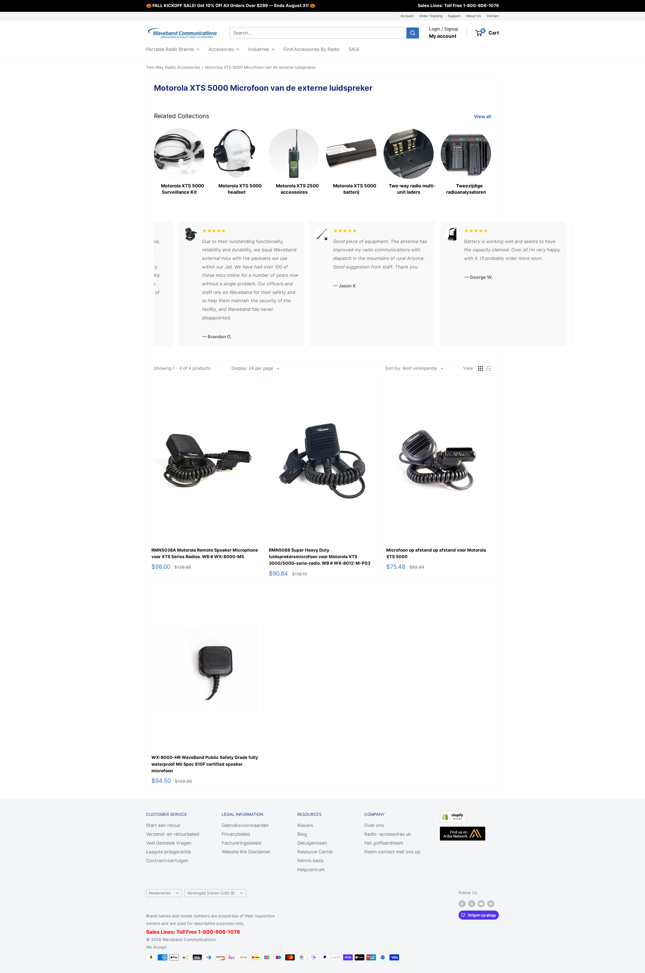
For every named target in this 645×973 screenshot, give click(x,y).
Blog (302, 834)
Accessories (221, 49)
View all (483, 116)
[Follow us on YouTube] (481, 904)
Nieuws (305, 825)
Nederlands (160, 893)
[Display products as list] (489, 368)
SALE (354, 49)
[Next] (491, 159)
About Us (473, 16)
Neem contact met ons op (392, 851)
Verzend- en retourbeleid (172, 834)
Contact (493, 16)
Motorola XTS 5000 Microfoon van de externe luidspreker (260, 67)
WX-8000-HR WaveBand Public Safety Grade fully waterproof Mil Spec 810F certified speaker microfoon (204, 764)
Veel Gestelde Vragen (168, 843)
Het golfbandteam (383, 843)
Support (454, 16)
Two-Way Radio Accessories (173, 67)
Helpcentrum (311, 869)
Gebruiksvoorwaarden (245, 825)
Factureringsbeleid (241, 843)
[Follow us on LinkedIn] (490, 904)
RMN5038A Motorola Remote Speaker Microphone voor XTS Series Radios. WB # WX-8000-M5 (204, 553)
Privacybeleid (236, 834)
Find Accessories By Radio (311, 49)
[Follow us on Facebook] (462, 904)
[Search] (412, 33)
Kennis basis (310, 860)
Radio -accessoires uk (387, 834)
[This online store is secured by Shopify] (453, 815)
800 (208, 932)
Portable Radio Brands (170, 49)
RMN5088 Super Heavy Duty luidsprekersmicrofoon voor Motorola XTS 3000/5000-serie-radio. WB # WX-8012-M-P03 (319, 557)
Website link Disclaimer (246, 851)
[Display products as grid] (480, 368)
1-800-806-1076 (481, 5)
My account (442, 36)
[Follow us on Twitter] (471, 904)
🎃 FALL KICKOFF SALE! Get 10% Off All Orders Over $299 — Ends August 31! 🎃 (230, 5)
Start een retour (163, 825)
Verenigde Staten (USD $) (211, 893)
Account (407, 16)
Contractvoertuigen (167, 860)
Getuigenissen (312, 843)
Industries (258, 49)
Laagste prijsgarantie (168, 851)
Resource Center (315, 851)
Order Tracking (430, 16)
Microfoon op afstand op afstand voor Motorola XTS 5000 (436, 553)
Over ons (374, 825)
